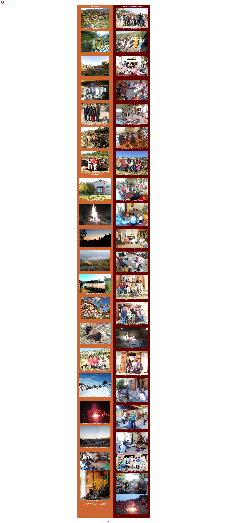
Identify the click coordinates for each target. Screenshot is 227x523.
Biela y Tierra (91, 423)
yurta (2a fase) (101, 174)
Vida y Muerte (139, 148)
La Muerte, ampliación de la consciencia (138, 76)
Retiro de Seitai (131, 299)
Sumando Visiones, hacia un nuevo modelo (137, 471)
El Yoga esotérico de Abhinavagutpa (138, 200)
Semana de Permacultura (130, 402)
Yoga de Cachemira (131, 124)
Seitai (140, 226)
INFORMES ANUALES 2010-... (115, 521)
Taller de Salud (130, 324)
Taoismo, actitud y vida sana (139, 248)
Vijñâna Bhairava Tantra (138, 100)
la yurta (91, 52)
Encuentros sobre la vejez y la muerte (129, 52)
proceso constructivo (103, 76)
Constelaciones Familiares (131, 375)
